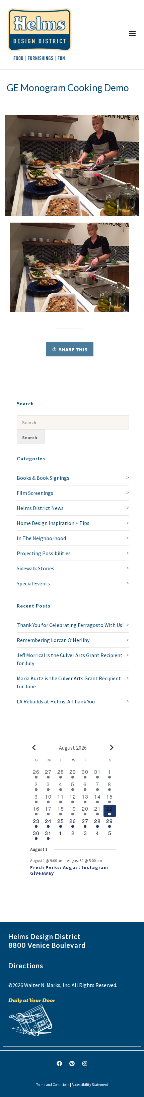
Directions (25, 966)
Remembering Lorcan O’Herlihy (53, 640)
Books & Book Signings (43, 477)
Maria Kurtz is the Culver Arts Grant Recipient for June (69, 682)
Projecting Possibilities (44, 553)
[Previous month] (34, 748)
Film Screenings (35, 492)
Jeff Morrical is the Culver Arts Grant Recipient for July (70, 659)
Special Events (33, 583)
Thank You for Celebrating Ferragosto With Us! (70, 625)
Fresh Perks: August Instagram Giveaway (69, 870)
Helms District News (40, 508)
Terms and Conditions (52, 1084)
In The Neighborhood (41, 538)
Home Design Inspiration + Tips (53, 523)
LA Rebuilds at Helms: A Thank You (56, 701)
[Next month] (112, 748)
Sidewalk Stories (35, 568)
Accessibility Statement (90, 1084)
